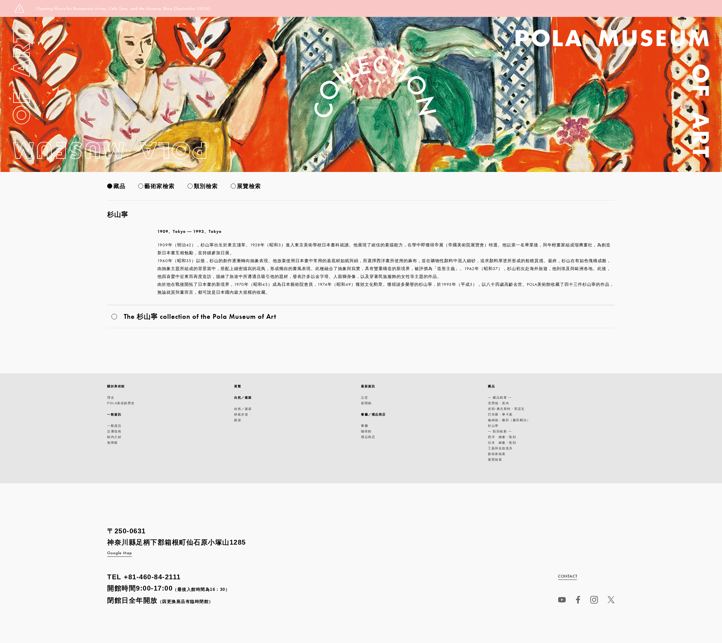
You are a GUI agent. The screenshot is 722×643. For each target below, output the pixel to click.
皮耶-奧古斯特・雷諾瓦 (506, 408)
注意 (364, 397)
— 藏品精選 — (500, 397)
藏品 (119, 186)
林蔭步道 (241, 414)
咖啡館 (366, 431)
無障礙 (112, 442)
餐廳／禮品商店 (373, 414)
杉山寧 (493, 425)
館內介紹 (114, 437)
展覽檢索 (249, 186)
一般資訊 (114, 414)
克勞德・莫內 (498, 403)
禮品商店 (368, 437)
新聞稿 (366, 403)
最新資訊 (368, 386)
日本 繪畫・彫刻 (502, 442)
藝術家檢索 (159, 186)
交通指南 (114, 431)
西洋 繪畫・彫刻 (502, 437)
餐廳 (364, 425)
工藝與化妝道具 (500, 448)
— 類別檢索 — (500, 431)
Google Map (119, 553)
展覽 (237, 386)
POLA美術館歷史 (121, 403)
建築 (237, 420)
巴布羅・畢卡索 (500, 414)
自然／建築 (243, 397)
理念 (110, 397)
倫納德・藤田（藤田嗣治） (509, 420)
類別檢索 (206, 186)
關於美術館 (116, 386)
